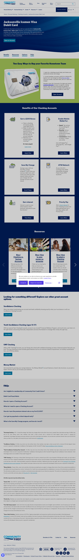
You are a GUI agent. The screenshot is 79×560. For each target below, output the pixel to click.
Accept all (23, 283)
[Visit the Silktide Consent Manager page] (59, 283)
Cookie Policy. (47, 278)
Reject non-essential (36, 283)
